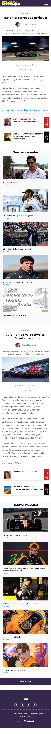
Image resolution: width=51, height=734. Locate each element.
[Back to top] (44, 727)
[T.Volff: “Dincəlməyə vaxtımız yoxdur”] (25, 267)
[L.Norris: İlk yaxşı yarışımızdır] (25, 520)
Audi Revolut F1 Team (12, 463)
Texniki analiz (7, 318)
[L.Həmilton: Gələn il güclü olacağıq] (25, 234)
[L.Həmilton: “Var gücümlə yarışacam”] (25, 200)
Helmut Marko (9, 110)
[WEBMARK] (25, 721)
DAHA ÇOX (25, 681)
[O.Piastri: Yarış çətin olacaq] (25, 655)
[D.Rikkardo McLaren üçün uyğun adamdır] (25, 589)
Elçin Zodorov (29, 24)
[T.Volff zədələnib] (25, 167)
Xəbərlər (25, 13)
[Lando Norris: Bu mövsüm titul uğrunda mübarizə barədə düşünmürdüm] (25, 553)
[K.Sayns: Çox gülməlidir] (25, 622)
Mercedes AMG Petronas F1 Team (33, 110)
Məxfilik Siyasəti (25, 716)
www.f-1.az (21, 713)
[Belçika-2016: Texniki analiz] (25, 300)
